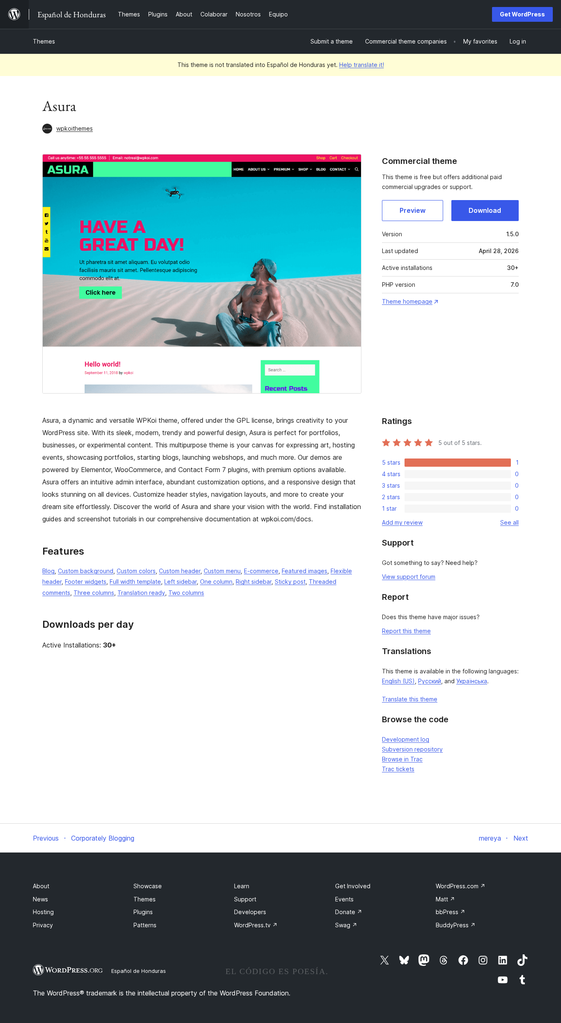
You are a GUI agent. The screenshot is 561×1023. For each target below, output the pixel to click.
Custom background (85, 570)
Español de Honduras (138, 971)
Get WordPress (522, 14)
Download (485, 210)
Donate (348, 911)
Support (245, 899)
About (41, 885)
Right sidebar (253, 581)
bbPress (450, 911)
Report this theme (406, 630)
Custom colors (136, 570)
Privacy (43, 925)
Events (344, 899)
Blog (48, 570)
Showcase (147, 885)
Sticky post (290, 581)
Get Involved (352, 885)
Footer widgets (85, 581)
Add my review (402, 522)
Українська (471, 680)
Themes (44, 41)
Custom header (179, 570)
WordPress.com (460, 885)
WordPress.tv (256, 925)
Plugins (143, 911)
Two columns (186, 592)
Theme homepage (407, 301)
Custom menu (222, 570)
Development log (405, 739)
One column (216, 581)
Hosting (43, 911)
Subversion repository (412, 749)
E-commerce (261, 570)
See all (509, 522)
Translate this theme (409, 699)
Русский (429, 680)
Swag (346, 925)
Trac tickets (398, 768)
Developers (250, 911)
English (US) (398, 680)
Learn (241, 885)
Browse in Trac (402, 759)
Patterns (144, 925)
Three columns (94, 592)
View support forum (408, 576)
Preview (412, 210)
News (40, 899)
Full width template (135, 581)
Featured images (304, 570)
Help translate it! (361, 64)
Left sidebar (180, 581)
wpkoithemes (74, 128)
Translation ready (141, 592)
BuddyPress (456, 925)
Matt (445, 899)
